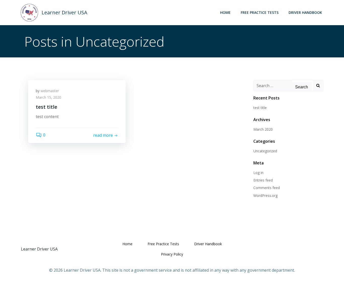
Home (225, 12)
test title (260, 107)
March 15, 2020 (48, 97)
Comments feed (266, 187)
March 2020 (263, 129)
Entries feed (263, 180)
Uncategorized (265, 151)
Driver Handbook (305, 12)
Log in (258, 172)
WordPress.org (265, 195)
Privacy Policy (172, 254)
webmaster (50, 90)
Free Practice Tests (260, 12)
